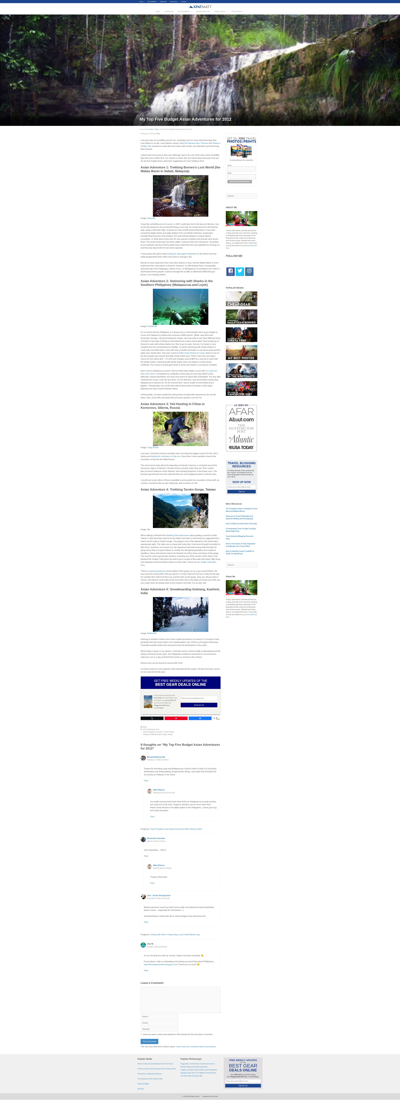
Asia (157, 729)
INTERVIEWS (169, 11)
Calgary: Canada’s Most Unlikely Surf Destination (199, 1070)
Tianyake (151, 218)
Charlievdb (152, 326)
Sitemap (141, 1089)
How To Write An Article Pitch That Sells (241, 524)
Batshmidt (151, 633)
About (141, 2)
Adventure (151, 729)
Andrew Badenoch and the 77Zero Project (158, 732)
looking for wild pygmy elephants (181, 254)
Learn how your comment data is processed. (196, 1046)
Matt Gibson (159, 790)
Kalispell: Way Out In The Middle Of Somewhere (198, 1073)
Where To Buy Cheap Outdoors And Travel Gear (155, 1064)
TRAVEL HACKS (219, 11)
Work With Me (152, 2)
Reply (146, 781)
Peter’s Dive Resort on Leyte (191, 353)
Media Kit (163, 2)
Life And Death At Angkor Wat (191, 1076)
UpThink (215, 1096)
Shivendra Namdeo (156, 838)
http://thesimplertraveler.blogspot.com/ (161, 964)
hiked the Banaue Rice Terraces (193, 143)
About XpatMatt (143, 1084)
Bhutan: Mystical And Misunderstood (194, 1067)
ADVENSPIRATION (203, 11)
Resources (173, 2)
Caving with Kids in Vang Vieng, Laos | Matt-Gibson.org (174, 934)
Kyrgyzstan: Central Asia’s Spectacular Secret (197, 1064)
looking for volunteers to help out (165, 456)
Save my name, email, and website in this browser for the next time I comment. (178, 1034)
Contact (183, 2)
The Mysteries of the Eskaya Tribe (150, 1079)
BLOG (158, 11)
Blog (156, 129)
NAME (229, 173)
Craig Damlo (152, 447)
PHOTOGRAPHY (184, 11)
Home (151, 129)
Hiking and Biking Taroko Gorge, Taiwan (158, 734)
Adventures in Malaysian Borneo (150, 1074)
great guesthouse (158, 571)
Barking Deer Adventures (178, 535)
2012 (145, 729)
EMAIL (229, 165)
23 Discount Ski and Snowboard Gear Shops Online (157, 1069)
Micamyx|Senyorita (156, 757)
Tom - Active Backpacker (159, 895)
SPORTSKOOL (237, 11)
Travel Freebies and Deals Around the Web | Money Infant (176, 829)
